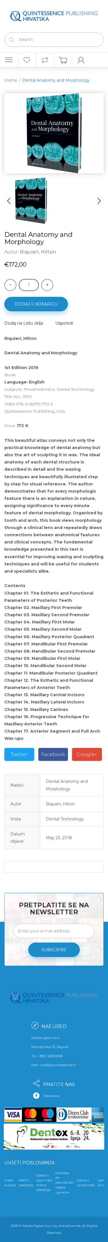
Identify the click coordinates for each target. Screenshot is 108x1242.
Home (10, 80)
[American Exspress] (96, 1114)
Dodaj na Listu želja (23, 323)
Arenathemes (69, 1226)
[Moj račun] (81, 60)
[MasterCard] (30, 1114)
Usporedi (64, 323)
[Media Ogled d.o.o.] (54, 15)
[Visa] (13, 1114)
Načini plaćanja (26, 1182)
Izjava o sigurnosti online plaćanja (44, 1182)
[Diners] (72, 1114)
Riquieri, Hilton (38, 252)
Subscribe (54, 949)
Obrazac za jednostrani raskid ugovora (64, 1182)
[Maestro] (47, 1114)
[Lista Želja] (27, 60)
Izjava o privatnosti (86, 1182)
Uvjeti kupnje (10, 1182)
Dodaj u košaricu (36, 304)
